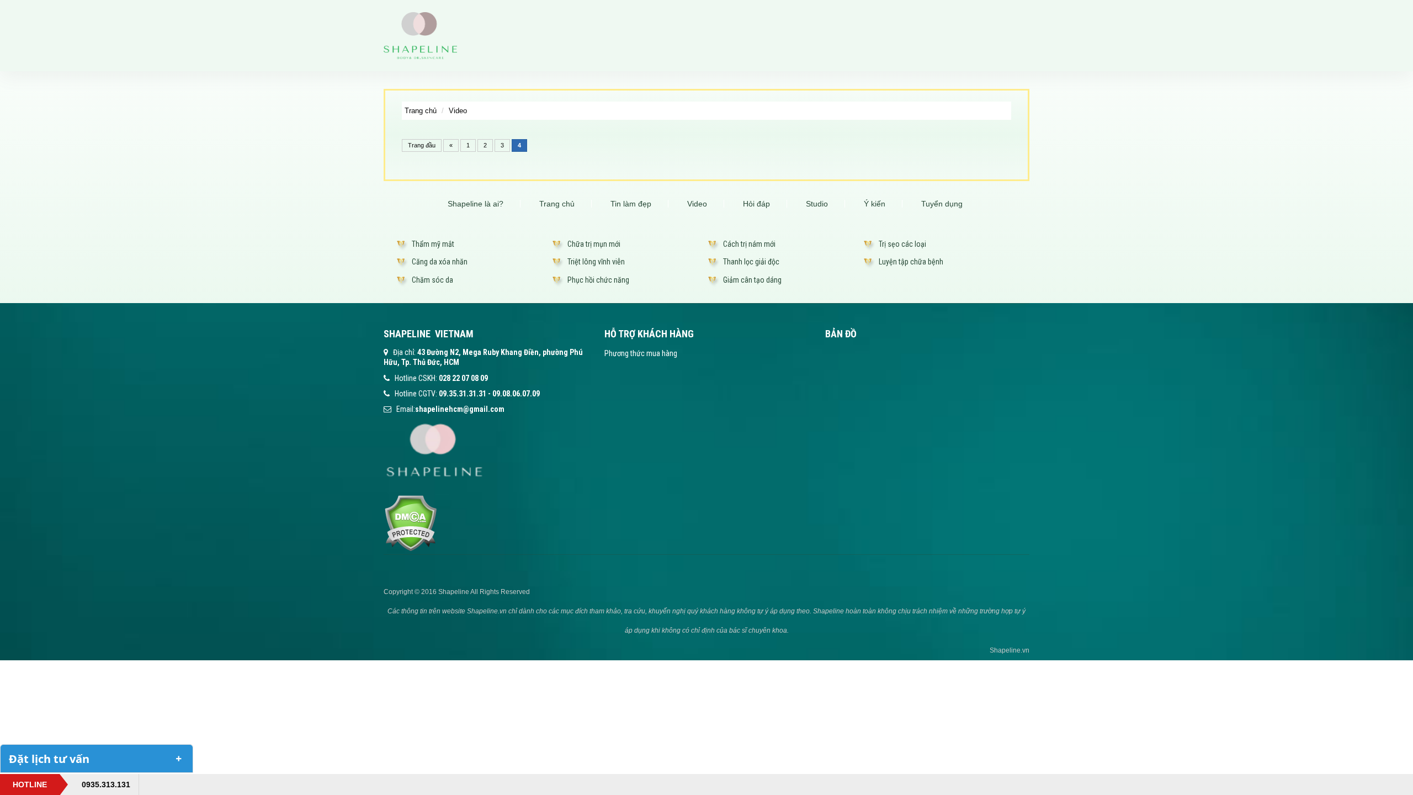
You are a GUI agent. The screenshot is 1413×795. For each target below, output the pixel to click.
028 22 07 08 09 (463, 378)
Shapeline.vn (1009, 650)
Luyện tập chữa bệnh (911, 261)
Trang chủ (421, 111)
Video (458, 111)
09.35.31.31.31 (462, 393)
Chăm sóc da (432, 279)
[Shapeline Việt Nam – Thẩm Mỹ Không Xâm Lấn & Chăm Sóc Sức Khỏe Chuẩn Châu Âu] (420, 34)
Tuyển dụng (942, 203)
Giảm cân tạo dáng (752, 279)
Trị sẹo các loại (902, 244)
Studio (817, 203)
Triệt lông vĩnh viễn (596, 261)
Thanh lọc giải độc (751, 261)
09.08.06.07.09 (516, 393)
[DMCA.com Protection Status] (410, 522)
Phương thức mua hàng (640, 353)
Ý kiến (874, 203)
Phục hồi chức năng (598, 279)
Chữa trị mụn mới (593, 244)
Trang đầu (421, 145)
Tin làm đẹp (630, 203)
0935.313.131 (106, 784)
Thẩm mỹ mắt (433, 244)
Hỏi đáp (756, 203)
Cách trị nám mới (749, 244)
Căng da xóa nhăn (440, 261)
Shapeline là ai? (475, 203)
